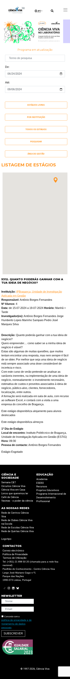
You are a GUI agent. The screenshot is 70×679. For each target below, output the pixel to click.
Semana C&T (8, 482)
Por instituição (36, 117)
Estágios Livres (36, 104)
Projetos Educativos (47, 490)
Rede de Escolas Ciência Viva (17, 527)
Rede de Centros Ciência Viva (15, 514)
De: (7, 66)
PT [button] (39, 11)
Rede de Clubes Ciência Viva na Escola (16, 522)
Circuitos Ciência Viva (13, 486)
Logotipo (6, 539)
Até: (7, 82)
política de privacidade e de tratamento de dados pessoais (16, 624)
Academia (41, 479)
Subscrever (13, 633)
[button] (55, 180)
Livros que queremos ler (14, 493)
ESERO (40, 483)
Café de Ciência (10, 497)
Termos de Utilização (15, 558)
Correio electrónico (13, 550)
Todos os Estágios (36, 129)
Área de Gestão (36, 153)
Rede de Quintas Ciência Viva (17, 531)
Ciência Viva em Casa (13, 489)
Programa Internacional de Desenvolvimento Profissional (51, 497)
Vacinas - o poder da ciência (17, 500)
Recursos (41, 486)
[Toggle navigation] (65, 10)
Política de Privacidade (15, 554)
